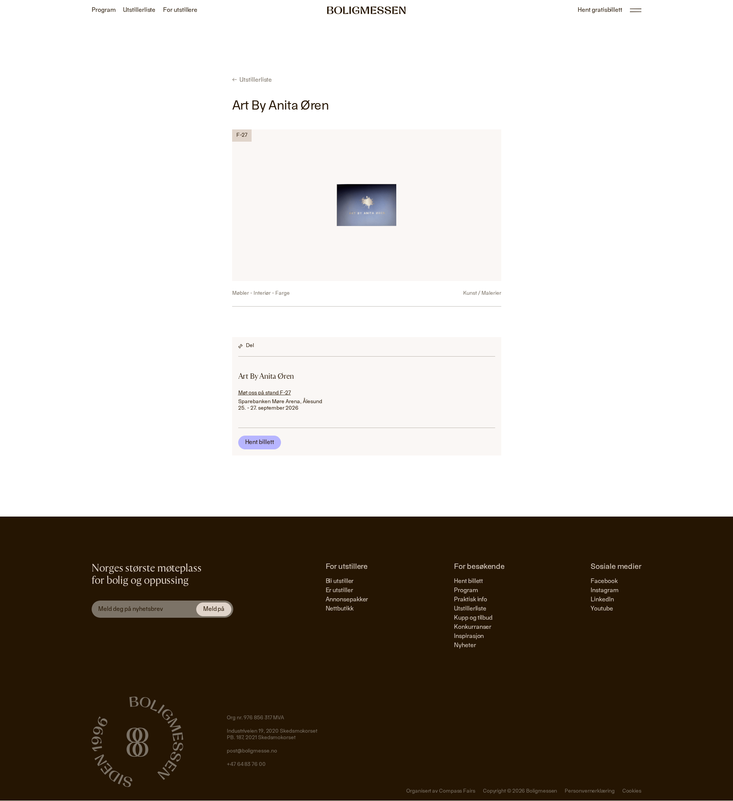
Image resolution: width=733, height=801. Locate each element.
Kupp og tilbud (473, 618)
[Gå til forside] (366, 10)
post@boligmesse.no (252, 751)
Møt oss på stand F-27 (264, 393)
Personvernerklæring (589, 791)
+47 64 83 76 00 (246, 764)
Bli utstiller (340, 581)
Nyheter (465, 646)
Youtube (602, 609)
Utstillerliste (470, 609)
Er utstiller (339, 591)
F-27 (241, 135)
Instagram (604, 591)
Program (466, 591)
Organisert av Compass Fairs (440, 791)
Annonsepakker (347, 600)
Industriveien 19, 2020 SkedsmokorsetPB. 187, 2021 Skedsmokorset (272, 735)
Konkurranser (472, 627)
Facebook (604, 581)
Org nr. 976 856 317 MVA (255, 718)
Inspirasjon (469, 636)
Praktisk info (470, 600)
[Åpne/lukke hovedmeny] (635, 10)
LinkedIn (602, 600)
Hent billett (259, 442)
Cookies (631, 791)
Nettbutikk (340, 609)
